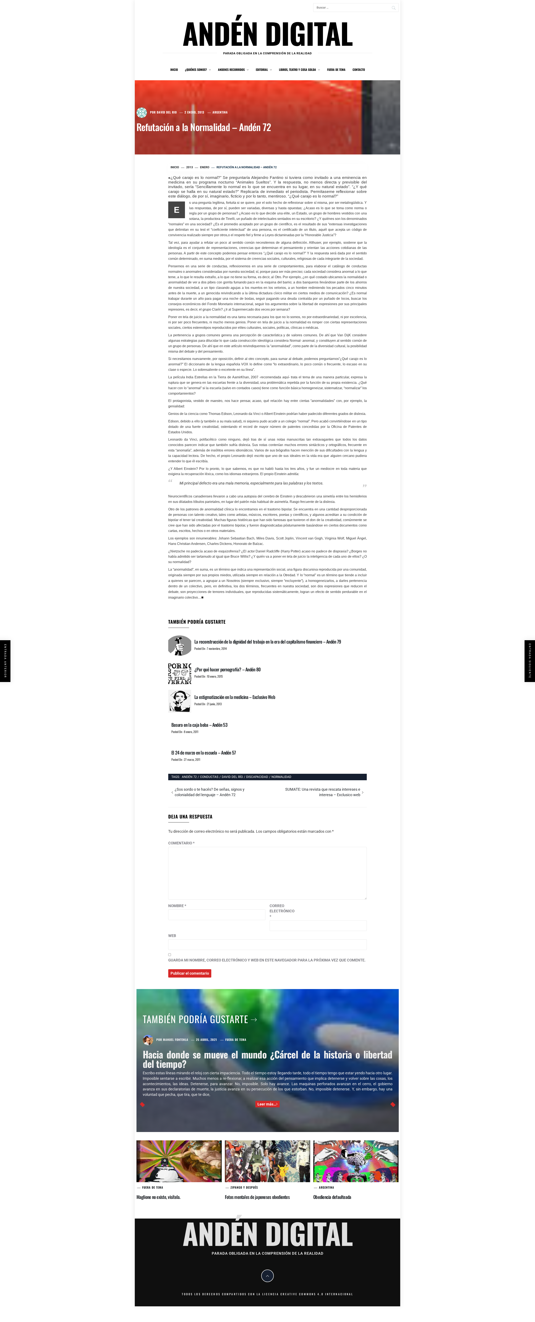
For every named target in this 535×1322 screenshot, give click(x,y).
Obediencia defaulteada (332, 1196)
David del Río (232, 777)
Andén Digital (267, 32)
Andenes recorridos (231, 69)
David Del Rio (167, 112)
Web (172, 935)
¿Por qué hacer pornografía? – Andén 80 (227, 669)
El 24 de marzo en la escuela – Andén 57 (203, 752)
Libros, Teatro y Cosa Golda (297, 69)
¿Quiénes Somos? (196, 69)
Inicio (174, 69)
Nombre (177, 906)
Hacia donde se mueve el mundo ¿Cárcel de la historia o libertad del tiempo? (267, 1059)
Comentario (181, 843)
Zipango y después (244, 1187)
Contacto (359, 69)
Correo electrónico (280, 911)
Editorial (262, 69)
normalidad (281, 777)
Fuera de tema (336, 69)
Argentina (220, 112)
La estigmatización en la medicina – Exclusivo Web (234, 697)
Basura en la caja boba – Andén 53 (199, 724)
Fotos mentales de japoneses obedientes (257, 1196)
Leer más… (266, 1104)
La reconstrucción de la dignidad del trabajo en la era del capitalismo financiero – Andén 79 (267, 641)
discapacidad (257, 777)
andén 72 (189, 777)
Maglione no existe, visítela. (158, 1196)
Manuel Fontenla (175, 1039)
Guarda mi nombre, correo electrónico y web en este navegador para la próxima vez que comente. (267, 960)
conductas (209, 777)
